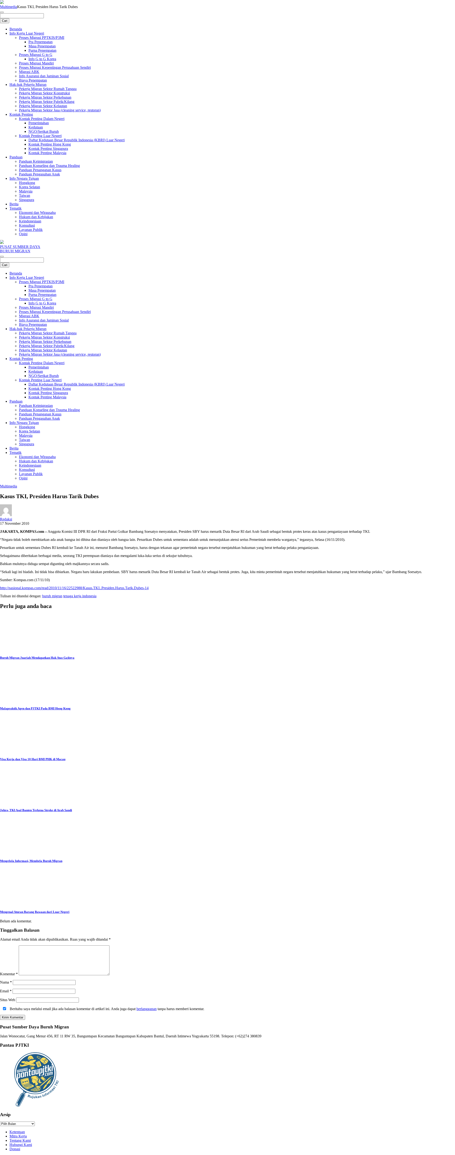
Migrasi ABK (29, 72)
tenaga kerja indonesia (79, 596)
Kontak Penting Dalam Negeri (41, 119)
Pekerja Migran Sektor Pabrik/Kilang (46, 102)
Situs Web (7, 1000)
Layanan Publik (31, 230)
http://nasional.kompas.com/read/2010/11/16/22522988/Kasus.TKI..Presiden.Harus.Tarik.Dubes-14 (74, 588)
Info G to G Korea (42, 59)
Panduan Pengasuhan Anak (39, 174)
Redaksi (6, 519)
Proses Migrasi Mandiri (36, 63)
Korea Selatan (29, 187)
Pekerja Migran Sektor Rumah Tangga (48, 89)
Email (6, 991)
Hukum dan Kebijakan (36, 217)
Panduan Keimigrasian (36, 161)
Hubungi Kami (20, 1145)
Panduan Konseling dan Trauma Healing (49, 166)
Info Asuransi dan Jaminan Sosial (44, 76)
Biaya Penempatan (33, 80)
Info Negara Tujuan (24, 178)
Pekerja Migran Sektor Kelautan (43, 106)
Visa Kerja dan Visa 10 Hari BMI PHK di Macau (32, 759)
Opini (23, 234)
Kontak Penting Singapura (48, 149)
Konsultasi (27, 225)
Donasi (14, 1149)
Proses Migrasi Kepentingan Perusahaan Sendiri (55, 67)
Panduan (16, 157)
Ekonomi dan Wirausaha (37, 213)
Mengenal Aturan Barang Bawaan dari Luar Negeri (34, 912)
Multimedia (8, 7)
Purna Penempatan (42, 50)
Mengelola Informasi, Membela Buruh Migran (31, 861)
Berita (13, 204)
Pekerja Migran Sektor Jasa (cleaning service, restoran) (60, 110)
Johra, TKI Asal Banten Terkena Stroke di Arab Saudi (36, 810)
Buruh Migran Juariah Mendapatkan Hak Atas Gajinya (37, 657)
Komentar (9, 974)
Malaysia (25, 191)
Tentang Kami (20, 1140)
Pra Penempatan (40, 42)
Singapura (26, 200)
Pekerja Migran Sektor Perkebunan (45, 97)
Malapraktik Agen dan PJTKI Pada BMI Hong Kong (35, 708)
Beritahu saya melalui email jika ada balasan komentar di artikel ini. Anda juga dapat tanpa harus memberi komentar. (106, 1009)
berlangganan (146, 1009)
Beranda (15, 29)
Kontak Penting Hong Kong (49, 144)
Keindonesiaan (30, 221)
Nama (6, 982)
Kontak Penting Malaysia (47, 153)
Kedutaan (35, 127)
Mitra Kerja (18, 1136)
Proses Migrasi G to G (35, 55)
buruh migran (52, 596)
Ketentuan (17, 1132)
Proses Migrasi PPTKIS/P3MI (41, 38)
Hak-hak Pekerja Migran (27, 85)
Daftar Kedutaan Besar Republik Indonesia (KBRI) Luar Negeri (76, 140)
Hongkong (27, 183)
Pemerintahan (38, 123)
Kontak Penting (21, 114)
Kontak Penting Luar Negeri (40, 136)
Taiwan (24, 195)
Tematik (15, 208)
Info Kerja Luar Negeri (26, 33)
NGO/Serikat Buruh (43, 131)
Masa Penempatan (42, 46)
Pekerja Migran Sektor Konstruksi (44, 93)
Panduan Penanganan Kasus (40, 170)
